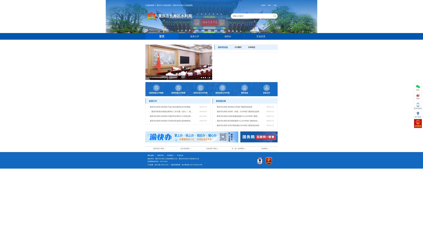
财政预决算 (221, 101)
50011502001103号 (196, 165)
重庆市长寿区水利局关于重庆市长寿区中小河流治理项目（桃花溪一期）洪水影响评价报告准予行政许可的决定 (171, 116)
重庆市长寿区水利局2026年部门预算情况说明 (234, 107)
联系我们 (170, 155)
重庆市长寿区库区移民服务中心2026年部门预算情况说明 (238, 121)
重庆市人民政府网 (164, 5)
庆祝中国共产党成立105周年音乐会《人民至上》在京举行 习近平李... (171, 77)
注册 (274, 5)
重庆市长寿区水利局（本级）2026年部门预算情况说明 (238, 111)
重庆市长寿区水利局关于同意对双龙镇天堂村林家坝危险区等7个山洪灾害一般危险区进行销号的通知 (171, 121)
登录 (269, 5)
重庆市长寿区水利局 (175, 16)
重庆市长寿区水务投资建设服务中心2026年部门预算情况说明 (238, 116)
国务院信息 (223, 47)
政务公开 (194, 36)
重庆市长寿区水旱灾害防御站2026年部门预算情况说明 (238, 125)
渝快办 (227, 36)
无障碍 (263, 5)
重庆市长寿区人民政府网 (183, 5)
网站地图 (151, 155)
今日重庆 (238, 47)
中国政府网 (149, 5)
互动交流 (260, 36)
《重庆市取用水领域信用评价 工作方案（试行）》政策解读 (171, 111)
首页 (161, 36)
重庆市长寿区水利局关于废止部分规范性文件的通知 (170, 107)
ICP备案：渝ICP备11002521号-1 (158, 165)
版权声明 (160, 155)
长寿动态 (251, 47)
